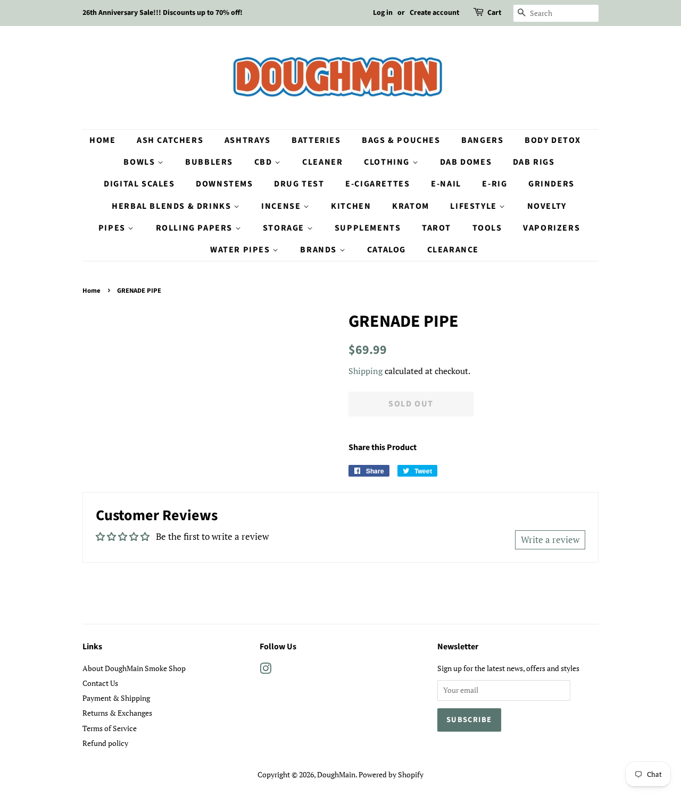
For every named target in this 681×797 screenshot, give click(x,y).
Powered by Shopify (391, 774)
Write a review (550, 539)
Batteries (316, 140)
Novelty (547, 206)
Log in (383, 12)
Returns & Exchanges (117, 713)
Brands (319, 250)
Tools (487, 228)
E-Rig (494, 184)
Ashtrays (248, 140)
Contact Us (100, 683)
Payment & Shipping (116, 698)
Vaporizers (551, 228)
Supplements (368, 228)
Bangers (482, 140)
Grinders (551, 184)
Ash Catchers (170, 140)
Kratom (410, 206)
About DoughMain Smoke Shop (134, 668)
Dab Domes (466, 162)
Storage (285, 228)
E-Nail (446, 184)
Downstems (224, 184)
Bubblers (209, 162)
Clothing (388, 162)
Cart (494, 12)
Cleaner (322, 162)
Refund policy (105, 743)
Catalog (386, 250)
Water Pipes (241, 250)
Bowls (140, 162)
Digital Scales (139, 184)
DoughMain (336, 774)
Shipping (365, 371)
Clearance (453, 250)
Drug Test (299, 184)
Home (102, 140)
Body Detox (553, 140)
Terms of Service (109, 728)
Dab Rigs (534, 162)
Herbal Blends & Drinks (173, 206)
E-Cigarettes (377, 184)
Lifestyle (474, 206)
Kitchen (351, 206)
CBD (264, 162)
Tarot (436, 228)
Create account (434, 12)
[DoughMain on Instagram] (265, 670)
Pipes (113, 228)
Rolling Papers (195, 228)
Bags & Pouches (401, 140)
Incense (282, 206)
